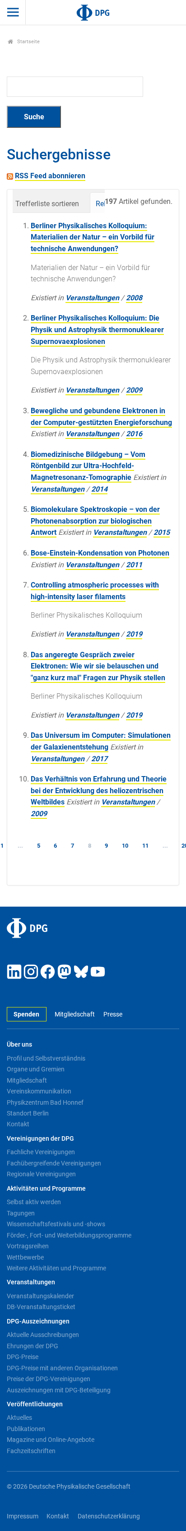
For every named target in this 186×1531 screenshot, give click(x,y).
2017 (99, 758)
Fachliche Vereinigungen (41, 1152)
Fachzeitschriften (31, 1450)
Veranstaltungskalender (40, 1296)
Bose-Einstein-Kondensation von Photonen (100, 553)
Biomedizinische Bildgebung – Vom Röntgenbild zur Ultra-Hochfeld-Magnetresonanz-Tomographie (88, 466)
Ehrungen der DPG (32, 1346)
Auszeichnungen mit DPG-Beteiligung (59, 1390)
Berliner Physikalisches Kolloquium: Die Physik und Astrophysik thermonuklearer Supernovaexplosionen (97, 329)
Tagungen (21, 1213)
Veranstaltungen (92, 298)
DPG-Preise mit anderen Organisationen (62, 1368)
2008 (134, 298)
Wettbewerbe (25, 1257)
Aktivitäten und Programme (46, 1188)
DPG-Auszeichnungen (38, 1321)
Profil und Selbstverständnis (46, 1058)
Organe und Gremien (36, 1069)
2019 (134, 634)
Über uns (19, 1044)
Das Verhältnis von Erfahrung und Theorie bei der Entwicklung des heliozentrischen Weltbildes (99, 790)
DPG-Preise (22, 1356)
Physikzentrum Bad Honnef (45, 1102)
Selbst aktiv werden (34, 1202)
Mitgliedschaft (75, 1014)
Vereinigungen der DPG (40, 1139)
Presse (112, 1014)
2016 (134, 433)
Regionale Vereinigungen (41, 1174)
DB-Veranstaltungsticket (41, 1306)
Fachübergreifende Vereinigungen (54, 1163)
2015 (161, 532)
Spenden (26, 1014)
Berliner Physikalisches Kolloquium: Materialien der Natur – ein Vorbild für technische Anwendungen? (92, 237)
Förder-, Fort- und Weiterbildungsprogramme (69, 1235)
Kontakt (18, 1124)
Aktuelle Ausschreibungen (43, 1334)
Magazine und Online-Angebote (50, 1439)
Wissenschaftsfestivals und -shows (56, 1224)
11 (145, 845)
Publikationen (26, 1428)
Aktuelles (19, 1417)
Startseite (28, 42)
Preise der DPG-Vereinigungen (48, 1378)
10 (125, 845)
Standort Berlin (28, 1113)
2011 (134, 564)
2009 (134, 390)
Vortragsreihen (28, 1246)
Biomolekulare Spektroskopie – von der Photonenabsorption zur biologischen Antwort (95, 521)
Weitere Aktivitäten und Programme (56, 1268)
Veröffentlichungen (35, 1404)
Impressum (22, 1516)
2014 (99, 489)
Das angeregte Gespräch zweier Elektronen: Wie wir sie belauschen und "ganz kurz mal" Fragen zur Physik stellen (98, 666)
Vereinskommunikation (39, 1091)
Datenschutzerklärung (109, 1516)
